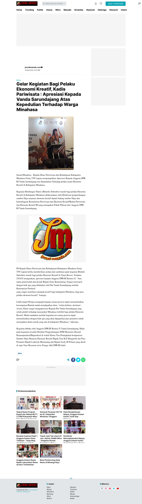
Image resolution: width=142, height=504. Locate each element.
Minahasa (50, 492)
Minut (49, 496)
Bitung (49, 489)
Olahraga (102, 10)
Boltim (72, 492)
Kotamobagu (74, 496)
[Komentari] (17, 360)
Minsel (72, 494)
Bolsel (72, 498)
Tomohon (73, 489)
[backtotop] (71, 479)
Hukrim (124, 10)
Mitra (57, 10)
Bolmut (49, 498)
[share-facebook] (73, 360)
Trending (29, 10)
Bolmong (50, 494)
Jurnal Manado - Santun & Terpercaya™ (27, 490)
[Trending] (101, 3)
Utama (49, 10)
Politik (40, 10)
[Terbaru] (95, 3)
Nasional (90, 10)
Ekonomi (113, 10)
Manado (67, 10)
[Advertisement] (71, 29)
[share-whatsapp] (83, 360)
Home (19, 10)
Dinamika (78, 10)
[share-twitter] (78, 360)
